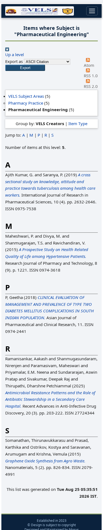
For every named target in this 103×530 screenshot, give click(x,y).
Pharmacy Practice (25, 103)
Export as (14, 61)
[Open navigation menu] (92, 11)
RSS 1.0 (91, 75)
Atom (89, 65)
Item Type (77, 123)
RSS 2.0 (91, 86)
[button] (25, 68)
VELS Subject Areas (26, 96)
